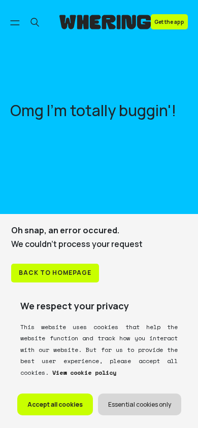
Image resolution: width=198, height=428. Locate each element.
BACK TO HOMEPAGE (55, 272)
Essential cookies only (139, 404)
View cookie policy (82, 372)
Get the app (169, 21)
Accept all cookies (55, 404)
